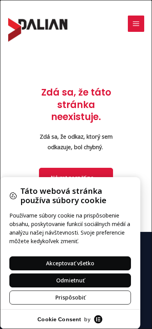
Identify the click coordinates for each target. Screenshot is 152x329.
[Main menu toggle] (136, 24)
